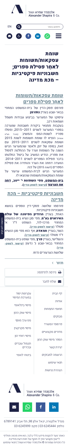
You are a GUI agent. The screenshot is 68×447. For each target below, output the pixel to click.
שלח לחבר (49, 281)
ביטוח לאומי (23, 355)
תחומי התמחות (53, 309)
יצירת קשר (55, 347)
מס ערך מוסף (23, 320)
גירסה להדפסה (46, 272)
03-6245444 (47, 426)
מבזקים (57, 316)
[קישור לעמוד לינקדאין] (38, 36)
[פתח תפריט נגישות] (19, 36)
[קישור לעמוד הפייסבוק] (28, 36)
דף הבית (57, 293)
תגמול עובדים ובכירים (23, 345)
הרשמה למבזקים (52, 355)
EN (9, 27)
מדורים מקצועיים (52, 332)
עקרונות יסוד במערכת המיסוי (22, 295)
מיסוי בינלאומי (22, 305)
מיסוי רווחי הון (23, 336)
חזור (59, 263)
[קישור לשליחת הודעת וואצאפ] (47, 36)
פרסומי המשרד (53, 324)
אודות (58, 301)
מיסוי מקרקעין (22, 328)
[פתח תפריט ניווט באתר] (58, 36)
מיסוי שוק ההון (22, 312)
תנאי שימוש (55, 362)
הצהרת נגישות (53, 370)
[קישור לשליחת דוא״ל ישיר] (9, 36)
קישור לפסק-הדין (35, 185)
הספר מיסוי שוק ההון (49, 339)
